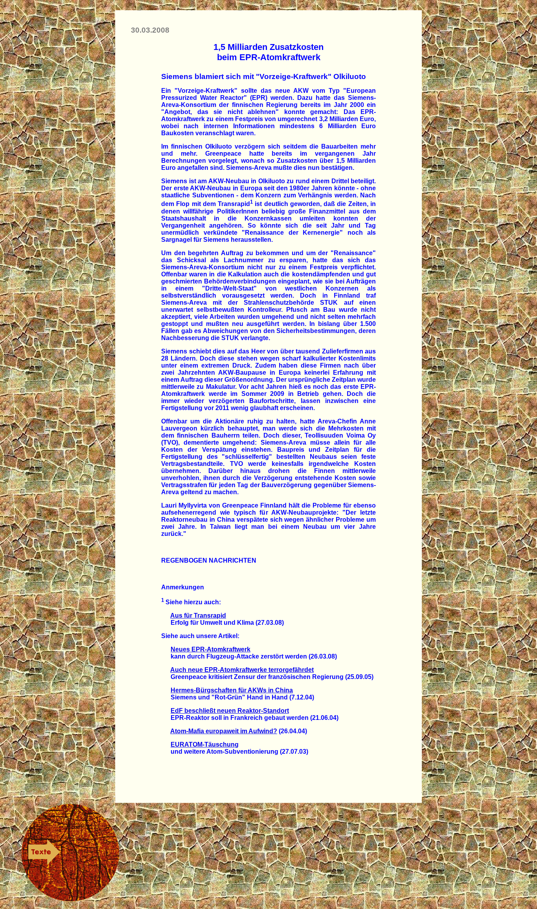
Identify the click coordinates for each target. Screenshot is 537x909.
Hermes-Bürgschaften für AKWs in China (232, 690)
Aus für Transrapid (198, 615)
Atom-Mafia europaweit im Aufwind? (223, 731)
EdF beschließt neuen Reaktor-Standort (230, 710)
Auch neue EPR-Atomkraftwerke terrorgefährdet (242, 669)
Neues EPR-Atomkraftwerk (210, 649)
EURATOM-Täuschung (205, 744)
